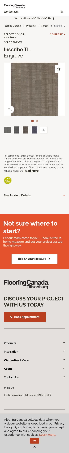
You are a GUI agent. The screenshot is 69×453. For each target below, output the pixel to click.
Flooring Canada (12, 25)
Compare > (57, 34)
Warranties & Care (16, 360)
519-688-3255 (11, 12)
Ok (34, 440)
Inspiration (11, 351)
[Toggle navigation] (62, 11)
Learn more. (47, 434)
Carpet (44, 25)
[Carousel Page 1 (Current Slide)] (32, 121)
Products (31, 25)
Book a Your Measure (32, 258)
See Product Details (17, 195)
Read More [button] (31, 170)
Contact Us (11, 377)
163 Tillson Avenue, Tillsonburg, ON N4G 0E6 (27, 395)
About (8, 368)
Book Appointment (26, 317)
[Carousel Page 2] (37, 121)
